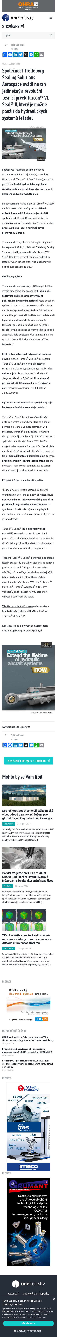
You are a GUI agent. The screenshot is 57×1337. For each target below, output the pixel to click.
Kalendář (13, 1293)
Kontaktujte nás (10, 625)
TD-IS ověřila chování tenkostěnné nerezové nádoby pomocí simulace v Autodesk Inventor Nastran (27, 939)
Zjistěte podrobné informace (17, 606)
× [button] (54, 1299)
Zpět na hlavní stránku (17, 46)
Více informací (40, 1317)
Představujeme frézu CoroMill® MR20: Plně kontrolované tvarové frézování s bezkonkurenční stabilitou (27, 876)
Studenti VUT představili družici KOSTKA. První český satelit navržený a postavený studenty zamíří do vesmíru (27, 1064)
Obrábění (7, 886)
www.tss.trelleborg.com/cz (16, 727)
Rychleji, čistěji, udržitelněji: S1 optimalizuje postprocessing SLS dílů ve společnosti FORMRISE (27, 1050)
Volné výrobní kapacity (36, 1293)
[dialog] (28, 1316)
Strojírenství (9, 824)
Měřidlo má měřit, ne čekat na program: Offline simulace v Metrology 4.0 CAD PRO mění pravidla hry (28, 1038)
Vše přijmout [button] (28, 1323)
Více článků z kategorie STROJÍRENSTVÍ (28, 761)
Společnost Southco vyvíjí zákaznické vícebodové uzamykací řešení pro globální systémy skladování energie (27, 814)
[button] (28, 1331)
